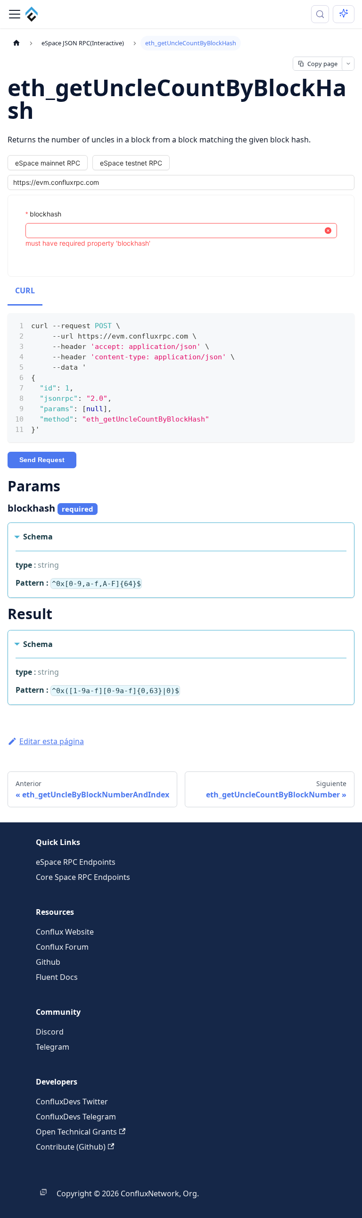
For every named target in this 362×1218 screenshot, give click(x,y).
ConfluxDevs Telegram (76, 1116)
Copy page (322, 63)
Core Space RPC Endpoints (83, 877)
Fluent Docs (57, 977)
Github (48, 962)
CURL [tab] (25, 290)
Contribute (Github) (71, 1147)
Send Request (42, 460)
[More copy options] (348, 63)
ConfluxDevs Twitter (72, 1101)
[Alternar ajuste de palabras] (326, 325)
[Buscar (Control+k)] (320, 14)
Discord (50, 1032)
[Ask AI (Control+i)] (343, 14)
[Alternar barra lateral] (15, 14)
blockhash (45, 214)
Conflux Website (65, 932)
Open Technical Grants (76, 1132)
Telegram (52, 1047)
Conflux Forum (62, 947)
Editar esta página (51, 741)
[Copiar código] (343, 325)
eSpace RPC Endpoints (75, 862)
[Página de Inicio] (16, 43)
